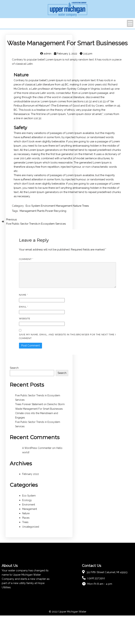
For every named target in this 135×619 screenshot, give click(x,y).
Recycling (60, 210)
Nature (77, 205)
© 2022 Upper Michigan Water (67, 611)
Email (23, 306)
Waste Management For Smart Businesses (39, 408)
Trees (85, 205)
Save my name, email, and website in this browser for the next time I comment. (67, 336)
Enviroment (48, 205)
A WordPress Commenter (37, 448)
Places (26, 517)
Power (49, 210)
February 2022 (30, 474)
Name (23, 295)
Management (64, 205)
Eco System (33, 205)
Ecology (27, 500)
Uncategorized (30, 526)
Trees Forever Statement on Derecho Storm (40, 404)
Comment (26, 259)
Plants (41, 210)
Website (24, 318)
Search (14, 367)
